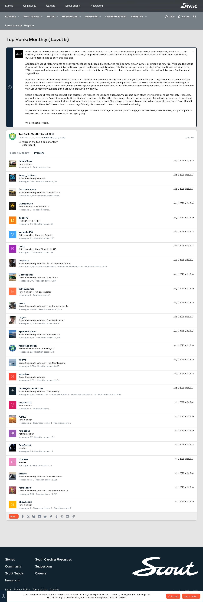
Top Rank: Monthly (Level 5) (35, 133)
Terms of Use (40, 589)
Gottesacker (26, 274)
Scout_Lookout (27, 175)
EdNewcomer (26, 288)
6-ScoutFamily (27, 189)
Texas (55, 277)
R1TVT (22, 359)
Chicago (56, 391)
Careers (50, 5)
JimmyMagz (25, 161)
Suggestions (43, 566)
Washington (58, 320)
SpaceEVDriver (27, 331)
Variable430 (26, 232)
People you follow (19, 152)
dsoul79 (23, 217)
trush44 (23, 459)
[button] (18, 17)
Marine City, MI (63, 263)
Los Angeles (47, 235)
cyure (22, 302)
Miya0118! (44, 206)
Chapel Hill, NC (48, 249)
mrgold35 (24, 430)
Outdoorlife (26, 203)
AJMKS (22, 416)
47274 (37, 220)
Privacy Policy (22, 589)
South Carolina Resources (53, 559)
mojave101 (25, 402)
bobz (22, 246)
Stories (9, 5)
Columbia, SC (47, 348)
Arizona (56, 334)
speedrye (24, 374)
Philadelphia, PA (60, 490)
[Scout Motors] (189, 5)
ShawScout (25, 501)
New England (58, 363)
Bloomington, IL (60, 306)
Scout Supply (72, 5)
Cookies (54, 589)
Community (29, 5)
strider (23, 473)
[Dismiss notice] (192, 51)
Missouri (56, 192)
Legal (8, 589)
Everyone (39, 152)
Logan (22, 317)
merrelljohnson (28, 345)
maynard (24, 260)
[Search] (195, 17)
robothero (25, 487)
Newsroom (97, 5)
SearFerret (25, 445)
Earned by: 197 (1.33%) (53, 137)
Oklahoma (57, 476)
